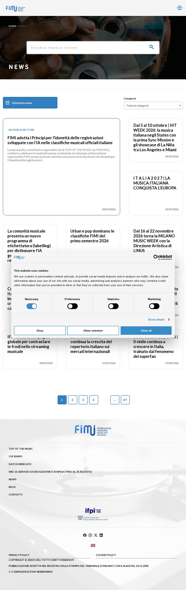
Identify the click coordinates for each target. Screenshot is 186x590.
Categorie (130, 98)
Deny (40, 330)
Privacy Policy (19, 554)
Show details (156, 319)
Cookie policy (106, 554)
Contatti (15, 494)
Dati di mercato (20, 464)
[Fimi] (15, 9)
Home (12, 26)
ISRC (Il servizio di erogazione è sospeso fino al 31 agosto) (50, 471)
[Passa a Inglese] (93, 545)
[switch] (72, 306)
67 (125, 400)
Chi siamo (15, 456)
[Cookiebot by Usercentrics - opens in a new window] (156, 257)
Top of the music (21, 448)
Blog (12, 486)
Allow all (146, 330)
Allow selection (93, 330)
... (114, 400)
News (12, 479)
